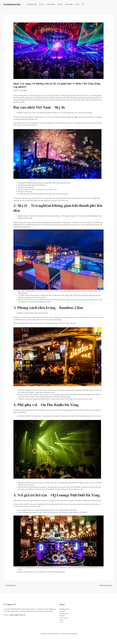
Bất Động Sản (31, 4)
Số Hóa (59, 4)
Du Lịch (41, 4)
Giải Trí (16, 90)
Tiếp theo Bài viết (106, 585)
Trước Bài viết (9, 585)
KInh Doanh (51, 4)
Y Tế (83, 4)
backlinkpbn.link (12, 4)
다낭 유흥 (74, 117)
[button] (105, 4)
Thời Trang (69, 4)
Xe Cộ (77, 4)
